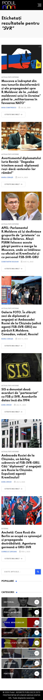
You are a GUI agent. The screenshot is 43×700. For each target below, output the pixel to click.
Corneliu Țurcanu (9, 552)
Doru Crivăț (6, 405)
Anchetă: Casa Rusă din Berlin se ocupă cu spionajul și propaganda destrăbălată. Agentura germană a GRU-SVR (21, 540)
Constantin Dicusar (10, 262)
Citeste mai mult (12, 114)
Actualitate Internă (10, 77)
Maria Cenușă (7, 177)
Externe (4, 528)
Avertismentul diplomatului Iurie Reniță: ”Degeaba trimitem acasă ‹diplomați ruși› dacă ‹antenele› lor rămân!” (21, 165)
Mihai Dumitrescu (8, 107)
